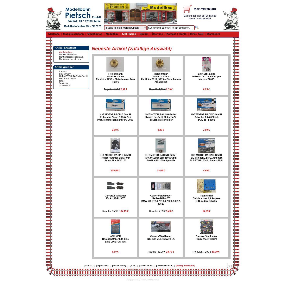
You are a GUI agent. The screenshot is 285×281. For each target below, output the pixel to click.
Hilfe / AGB (196, 33)
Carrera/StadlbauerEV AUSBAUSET (115, 197)
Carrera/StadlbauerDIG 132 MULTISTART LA (161, 237)
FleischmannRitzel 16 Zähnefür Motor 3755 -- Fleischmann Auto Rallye (115, 78)
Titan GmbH (65, 85)
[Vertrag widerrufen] (185, 266)
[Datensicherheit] (164, 266)
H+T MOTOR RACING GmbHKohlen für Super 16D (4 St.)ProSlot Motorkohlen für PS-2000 (115, 117)
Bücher (144, 33)
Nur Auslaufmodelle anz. (70, 59)
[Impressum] (102, 266)
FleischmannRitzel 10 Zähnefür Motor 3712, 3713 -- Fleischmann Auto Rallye (161, 78)
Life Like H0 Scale (67, 78)
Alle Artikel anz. (66, 52)
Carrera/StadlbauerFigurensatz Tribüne (206, 237)
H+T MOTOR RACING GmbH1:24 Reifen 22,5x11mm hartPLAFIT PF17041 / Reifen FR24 (206, 158)
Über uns (157, 33)
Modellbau (112, 33)
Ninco (62, 81)
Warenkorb (213, 33)
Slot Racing (129, 33)
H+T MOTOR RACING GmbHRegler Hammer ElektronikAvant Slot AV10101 (115, 158)
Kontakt (171, 33)
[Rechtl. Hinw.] (119, 266)
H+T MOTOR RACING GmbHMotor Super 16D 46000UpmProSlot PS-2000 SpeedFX (161, 158)
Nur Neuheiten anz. (68, 54)
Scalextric (63, 83)
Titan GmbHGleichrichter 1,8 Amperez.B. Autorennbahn (206, 198)
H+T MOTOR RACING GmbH (73, 76)
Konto (183, 33)
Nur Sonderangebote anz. (71, 57)
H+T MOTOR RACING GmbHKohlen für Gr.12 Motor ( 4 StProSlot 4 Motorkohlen (160, 117)
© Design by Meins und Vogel (139, 270)
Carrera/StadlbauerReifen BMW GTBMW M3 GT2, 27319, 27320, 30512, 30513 (160, 199)
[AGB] (132, 266)
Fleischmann (65, 74)
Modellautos (94, 33)
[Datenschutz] (145, 266)
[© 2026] (88, 266)
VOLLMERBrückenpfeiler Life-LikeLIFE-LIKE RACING (115, 239)
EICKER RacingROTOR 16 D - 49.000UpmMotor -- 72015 (206, 77)
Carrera (62, 71)
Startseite (54, 33)
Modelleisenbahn (73, 33)
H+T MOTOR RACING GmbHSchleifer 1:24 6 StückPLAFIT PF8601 (206, 117)
